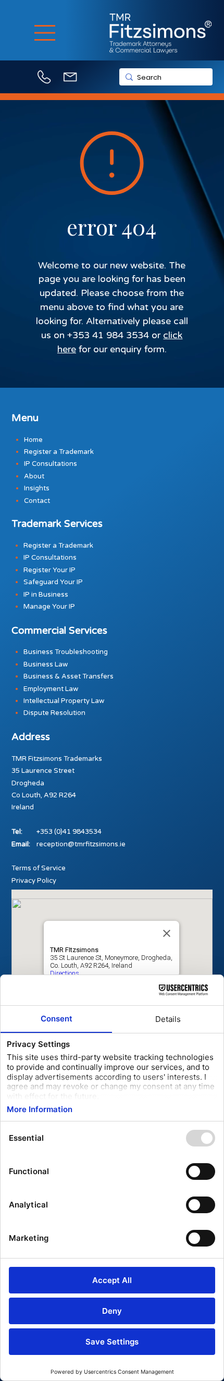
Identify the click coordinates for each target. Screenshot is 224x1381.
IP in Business (45, 594)
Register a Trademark (58, 545)
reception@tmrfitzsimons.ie (81, 844)
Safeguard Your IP (53, 582)
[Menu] (45, 32)
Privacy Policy (33, 881)
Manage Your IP (49, 606)
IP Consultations (50, 557)
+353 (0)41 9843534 (69, 832)
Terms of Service (38, 868)
